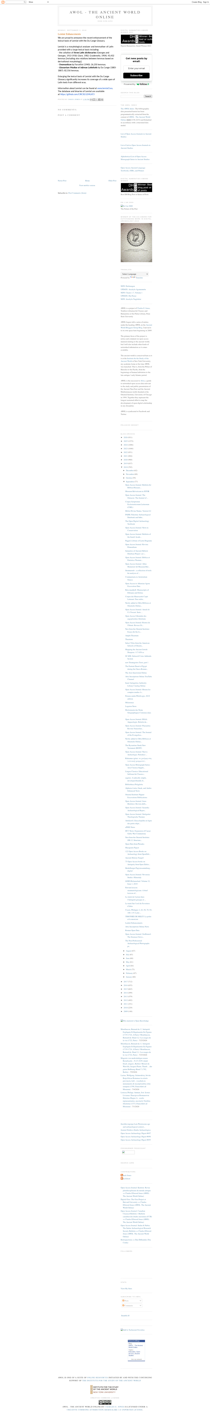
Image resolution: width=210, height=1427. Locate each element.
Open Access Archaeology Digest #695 (136, 1140)
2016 (126, 985)
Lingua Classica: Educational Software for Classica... (136, 772)
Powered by (129, 84)
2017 (126, 981)
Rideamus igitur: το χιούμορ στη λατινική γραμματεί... (138, 759)
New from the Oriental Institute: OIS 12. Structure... (137, 838)
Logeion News (130, 706)
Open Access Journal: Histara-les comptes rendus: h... (137, 691)
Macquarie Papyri (132, 847)
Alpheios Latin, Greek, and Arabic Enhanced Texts (138, 789)
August (129, 950)
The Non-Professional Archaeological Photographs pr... (137, 943)
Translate (139, 277)
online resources (97, 1377)
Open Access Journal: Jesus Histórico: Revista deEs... (136, 802)
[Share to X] (96, 99)
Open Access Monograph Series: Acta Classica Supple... (137, 766)
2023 (126, 448)
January (129, 977)
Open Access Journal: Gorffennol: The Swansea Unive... (138, 935)
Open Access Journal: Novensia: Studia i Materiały (137, 876)
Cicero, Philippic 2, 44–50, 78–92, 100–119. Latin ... (138, 911)
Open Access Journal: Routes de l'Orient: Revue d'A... (137, 624)
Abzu (143, 380)
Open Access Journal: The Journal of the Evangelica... (138, 733)
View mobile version (87, 185)
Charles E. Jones (143, 308)
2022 (126, 452)
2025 (126, 441)
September (130, 481)
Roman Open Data (132, 930)
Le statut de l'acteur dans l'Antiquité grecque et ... (135, 898)
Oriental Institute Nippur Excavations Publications (136, 796)
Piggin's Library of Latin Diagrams (138, 540)
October (129, 478)
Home (87, 180)
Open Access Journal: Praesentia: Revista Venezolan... (138, 727)
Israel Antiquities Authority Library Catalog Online (136, 684)
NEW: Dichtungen (128, 286)
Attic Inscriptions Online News (137, 926)
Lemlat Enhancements (133, 923)
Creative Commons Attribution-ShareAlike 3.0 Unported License (105, 1409)
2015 (126, 989)
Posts (126, 1300)
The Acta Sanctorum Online (136, 672)
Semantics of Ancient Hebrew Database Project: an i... (136, 552)
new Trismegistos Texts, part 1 (136, 662)
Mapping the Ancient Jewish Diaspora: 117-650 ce (136, 651)
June (128, 958)
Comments (128, 1305)
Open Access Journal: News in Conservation (136, 529)
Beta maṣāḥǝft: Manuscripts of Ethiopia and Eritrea (137, 591)
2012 (126, 1000)
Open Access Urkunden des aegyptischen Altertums (135, 617)
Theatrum (129, 639)
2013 (126, 996)
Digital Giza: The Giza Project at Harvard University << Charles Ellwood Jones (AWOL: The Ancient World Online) (136, 1203)
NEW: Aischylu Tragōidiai (131, 299)
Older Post (112, 180)
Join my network (136, 1359)
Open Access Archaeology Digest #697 (136, 1133)
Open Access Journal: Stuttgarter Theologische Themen (137, 815)
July (128, 954)
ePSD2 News (130, 827)
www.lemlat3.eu (104, 88)
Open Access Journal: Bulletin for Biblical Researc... (138, 486)
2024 (126, 444)
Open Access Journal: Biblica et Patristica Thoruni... (137, 559)
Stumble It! (125, 1315)
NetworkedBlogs (134, 1341)
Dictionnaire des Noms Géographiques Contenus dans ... (138, 713)
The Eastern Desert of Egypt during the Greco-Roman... (136, 667)
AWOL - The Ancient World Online (105, 14)
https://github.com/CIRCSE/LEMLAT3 (77, 94)
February (129, 973)
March (128, 969)
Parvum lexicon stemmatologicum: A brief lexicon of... (136, 890)
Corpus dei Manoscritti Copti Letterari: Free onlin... (136, 598)
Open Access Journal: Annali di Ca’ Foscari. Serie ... (137, 611)
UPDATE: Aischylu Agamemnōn (133, 289)
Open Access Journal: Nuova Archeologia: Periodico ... (136, 753)
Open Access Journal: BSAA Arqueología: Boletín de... (136, 720)
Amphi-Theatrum (131, 635)
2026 (126, 437)
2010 (126, 1007)
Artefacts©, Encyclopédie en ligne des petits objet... (138, 822)
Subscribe (136, 75)
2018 (126, 467)
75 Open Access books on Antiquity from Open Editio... (137, 863)
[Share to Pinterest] (102, 99)
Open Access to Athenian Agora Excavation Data (137, 585)
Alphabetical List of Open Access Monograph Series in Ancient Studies (135, 158)
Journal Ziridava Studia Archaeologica (136, 1130)
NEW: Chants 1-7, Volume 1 (131, 292)
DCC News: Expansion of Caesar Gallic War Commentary (138, 832)
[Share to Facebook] (99, 99)
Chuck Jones (74, 99)
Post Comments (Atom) (77, 193)
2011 (126, 1004)
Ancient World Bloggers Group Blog (136, 326)
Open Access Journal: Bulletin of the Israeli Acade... (138, 535)
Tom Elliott (125, 1178)
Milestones (129, 702)
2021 (126, 456)
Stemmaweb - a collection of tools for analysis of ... (138, 572)
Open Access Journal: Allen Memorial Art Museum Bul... (137, 565)
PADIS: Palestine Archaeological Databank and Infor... (138, 516)
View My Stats (126, 1288)
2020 (126, 459)
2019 (126, 463)
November (130, 474)
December (130, 470)
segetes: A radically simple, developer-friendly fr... (135, 779)
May (128, 962)
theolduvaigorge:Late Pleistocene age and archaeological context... (135, 1125)
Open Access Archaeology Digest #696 (136, 1136)
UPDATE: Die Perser (128, 296)
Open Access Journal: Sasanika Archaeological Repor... (137, 809)
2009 (126, 1011)
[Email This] (91, 99)
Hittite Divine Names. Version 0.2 (138, 511)
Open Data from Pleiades (134, 844)
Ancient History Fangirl (134, 857)
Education (132, 1352)
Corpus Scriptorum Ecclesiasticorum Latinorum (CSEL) (137, 504)
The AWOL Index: (128, 108)
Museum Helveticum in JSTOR (137, 491)
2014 (126, 992)
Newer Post (62, 180)
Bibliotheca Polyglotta (134, 784)
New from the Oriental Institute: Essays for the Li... (137, 630)
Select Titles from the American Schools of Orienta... (137, 644)
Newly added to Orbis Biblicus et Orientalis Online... (138, 604)
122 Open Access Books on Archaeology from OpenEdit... (138, 852)
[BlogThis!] (94, 99)
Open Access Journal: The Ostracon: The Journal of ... (136, 496)
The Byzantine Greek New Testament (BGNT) (135, 746)
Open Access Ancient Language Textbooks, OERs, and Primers (133, 169)
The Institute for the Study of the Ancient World (111, 1380)
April (128, 965)
